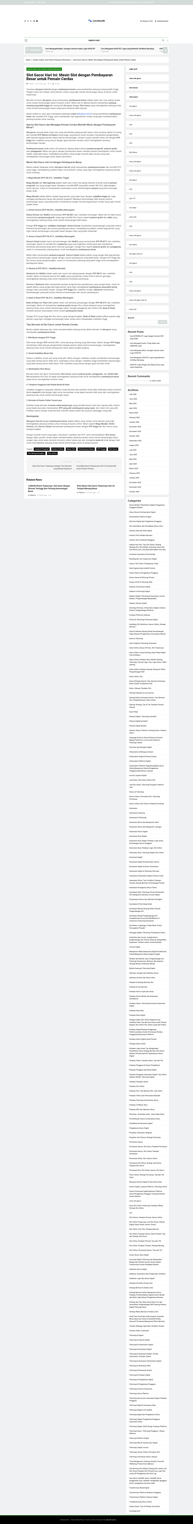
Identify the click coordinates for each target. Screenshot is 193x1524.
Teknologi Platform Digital (139, 1438)
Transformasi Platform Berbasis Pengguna (145, 1493)
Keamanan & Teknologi (137, 818)
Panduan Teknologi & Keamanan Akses (143, 1100)
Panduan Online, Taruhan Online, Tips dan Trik (146, 1061)
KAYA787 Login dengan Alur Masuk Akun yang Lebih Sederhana (140, 49)
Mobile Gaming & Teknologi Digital (142, 968)
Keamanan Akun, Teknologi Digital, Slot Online (146, 853)
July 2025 (132, 450)
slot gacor (133, 106)
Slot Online (52, 453)
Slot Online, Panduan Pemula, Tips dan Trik (145, 1241)
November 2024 (135, 487)
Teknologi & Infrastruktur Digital (141, 1345)
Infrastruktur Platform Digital (140, 761)
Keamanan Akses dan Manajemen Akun (144, 822)
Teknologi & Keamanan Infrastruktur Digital (145, 1361)
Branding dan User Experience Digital (143, 559)
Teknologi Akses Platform (139, 1393)
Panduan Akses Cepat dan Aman (141, 992)
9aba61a (31, 84)
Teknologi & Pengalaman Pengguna (142, 1384)
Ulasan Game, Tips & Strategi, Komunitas (144, 1506)
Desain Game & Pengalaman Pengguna (143, 573)
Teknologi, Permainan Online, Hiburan (143, 1457)
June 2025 (133, 455)
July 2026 (132, 394)
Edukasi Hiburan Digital (138, 603)
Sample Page (94, 40)
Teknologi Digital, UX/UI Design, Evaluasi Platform (148, 1426)
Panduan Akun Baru (136, 1011)
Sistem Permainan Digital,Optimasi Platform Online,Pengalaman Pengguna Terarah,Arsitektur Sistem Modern (147, 1193)
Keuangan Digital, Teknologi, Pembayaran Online (147, 933)
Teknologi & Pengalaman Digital (141, 1380)
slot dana (132, 208)
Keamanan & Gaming (137, 813)
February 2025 (134, 473)
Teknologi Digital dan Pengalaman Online (144, 1415)
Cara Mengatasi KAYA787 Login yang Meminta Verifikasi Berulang (129, 2)
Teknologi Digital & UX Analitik (140, 1410)
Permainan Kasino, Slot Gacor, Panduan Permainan (148, 1147)
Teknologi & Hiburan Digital (139, 1340)
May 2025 (132, 459)
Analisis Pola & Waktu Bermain (140, 535)
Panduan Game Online (137, 1044)
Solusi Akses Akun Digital (139, 1255)
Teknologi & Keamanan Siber (140, 1366)
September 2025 (135, 441)
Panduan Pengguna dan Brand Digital (142, 1070)
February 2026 (134, 418)
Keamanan (133, 808)
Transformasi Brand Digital (139, 1488)
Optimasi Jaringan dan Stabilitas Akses (144, 973)
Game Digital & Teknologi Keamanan (142, 643)
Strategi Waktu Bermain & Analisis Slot (143, 1312)
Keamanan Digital (135, 857)
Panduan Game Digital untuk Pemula (142, 1039)
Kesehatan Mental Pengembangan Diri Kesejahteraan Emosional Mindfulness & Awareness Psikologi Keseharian (144, 918)
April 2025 (133, 464)
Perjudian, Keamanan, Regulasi (140, 1133)
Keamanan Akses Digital (138, 832)
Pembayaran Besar (86, 449)
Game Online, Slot (136, 677)
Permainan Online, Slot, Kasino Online (143, 1158)
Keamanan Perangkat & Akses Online (143, 888)
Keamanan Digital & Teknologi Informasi (144, 871)
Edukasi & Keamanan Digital (139, 587)
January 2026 (134, 422)
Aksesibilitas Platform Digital (140, 517)
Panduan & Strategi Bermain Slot (141, 982)
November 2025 (135, 431)
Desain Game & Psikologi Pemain (141, 577)
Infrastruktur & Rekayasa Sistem (141, 752)
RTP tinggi (101, 449)
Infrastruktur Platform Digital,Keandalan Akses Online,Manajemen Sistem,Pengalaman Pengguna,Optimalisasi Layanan (146, 768)
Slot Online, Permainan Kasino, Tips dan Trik (145, 1250)
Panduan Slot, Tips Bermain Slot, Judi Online (145, 1091)
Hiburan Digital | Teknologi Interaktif (142, 717)
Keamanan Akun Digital (138, 836)
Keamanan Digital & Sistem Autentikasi (143, 867)
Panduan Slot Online (136, 1086)
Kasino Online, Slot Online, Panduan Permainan (44, 69)
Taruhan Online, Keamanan (139, 1331)
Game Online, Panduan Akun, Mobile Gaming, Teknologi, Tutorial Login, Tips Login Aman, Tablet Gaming (148, 662)
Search (131, 318)
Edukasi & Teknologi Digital (139, 591)
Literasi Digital (134, 947)
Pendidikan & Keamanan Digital (140, 1123)
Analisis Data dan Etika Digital (140, 531)
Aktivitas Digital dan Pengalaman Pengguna (145, 521)
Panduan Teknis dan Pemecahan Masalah (144, 1096)
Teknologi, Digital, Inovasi (138, 1447)
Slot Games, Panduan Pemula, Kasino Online (145, 1217)
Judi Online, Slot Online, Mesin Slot (142, 780)
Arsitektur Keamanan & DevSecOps (142, 554)
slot (130, 125)
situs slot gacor (135, 115)
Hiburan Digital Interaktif (138, 721)
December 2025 (135, 427)
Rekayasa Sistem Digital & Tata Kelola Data (145, 1182)
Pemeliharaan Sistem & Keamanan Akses (144, 1119)
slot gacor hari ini (84, 114)
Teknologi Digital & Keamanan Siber (142, 1405)
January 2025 (134, 478)
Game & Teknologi (136, 639)
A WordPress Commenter (139, 381)
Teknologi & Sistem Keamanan (140, 1389)
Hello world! (156, 381)
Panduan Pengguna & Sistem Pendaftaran (144, 1065)
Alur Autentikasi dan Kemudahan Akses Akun (146, 526)
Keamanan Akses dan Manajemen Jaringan (145, 827)
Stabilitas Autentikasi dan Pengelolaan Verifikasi (147, 1274)
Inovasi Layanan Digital (138, 775)
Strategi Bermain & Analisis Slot (141, 1288)
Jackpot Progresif (42, 449)
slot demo (133, 245)
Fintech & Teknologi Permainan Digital (143, 620)
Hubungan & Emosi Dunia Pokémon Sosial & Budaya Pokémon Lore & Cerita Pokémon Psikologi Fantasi (145, 740)
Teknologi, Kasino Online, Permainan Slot (144, 1452)
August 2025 (134, 445)
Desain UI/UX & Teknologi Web (140, 582)
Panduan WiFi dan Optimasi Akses (142, 1109)
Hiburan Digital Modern (138, 726)
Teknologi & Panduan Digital (139, 1375)
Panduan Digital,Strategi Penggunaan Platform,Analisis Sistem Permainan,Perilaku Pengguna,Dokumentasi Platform (146, 1032)
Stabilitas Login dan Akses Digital (141, 1278)
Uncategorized (134, 1511)
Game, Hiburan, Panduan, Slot (140, 688)
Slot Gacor (113, 449)
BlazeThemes (111, 1520)
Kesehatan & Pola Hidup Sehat (140, 904)
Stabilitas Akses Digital (138, 1269)
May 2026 (132, 404)
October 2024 (134, 492)
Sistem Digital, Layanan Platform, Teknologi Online (148, 1187)
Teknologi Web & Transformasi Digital (143, 1443)
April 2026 (133, 408)
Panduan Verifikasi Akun (138, 1105)
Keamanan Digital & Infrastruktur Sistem (144, 862)
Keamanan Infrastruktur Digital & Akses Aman (146, 876)
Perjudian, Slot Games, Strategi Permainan (145, 1137)
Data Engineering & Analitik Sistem (142, 568)
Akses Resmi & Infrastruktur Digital (142, 512)
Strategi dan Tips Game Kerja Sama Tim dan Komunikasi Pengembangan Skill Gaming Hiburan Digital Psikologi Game (147, 1304)
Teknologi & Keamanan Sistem (140, 1370)
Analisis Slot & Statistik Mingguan (142, 540)
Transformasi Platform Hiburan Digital (143, 1497)
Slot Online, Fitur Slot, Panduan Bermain (144, 1229)
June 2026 (133, 399)
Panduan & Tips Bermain (138, 987)
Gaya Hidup (133, 712)
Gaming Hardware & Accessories (141, 693)
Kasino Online (57, 449)
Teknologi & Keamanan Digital (140, 1349)
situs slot (132, 217)
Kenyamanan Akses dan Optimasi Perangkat (145, 899)
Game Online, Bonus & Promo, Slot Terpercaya (146, 648)
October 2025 (134, 436)
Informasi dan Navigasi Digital (140, 747)
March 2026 (133, 413)
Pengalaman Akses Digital (139, 1128)
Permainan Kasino (136, 1142)
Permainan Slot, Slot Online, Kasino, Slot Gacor (146, 1170)
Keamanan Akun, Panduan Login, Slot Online (145, 848)
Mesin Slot (71, 449)
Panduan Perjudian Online (138, 1082)
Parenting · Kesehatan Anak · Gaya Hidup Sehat (146, 1114)
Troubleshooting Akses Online (140, 1502)
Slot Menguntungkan (36, 453)
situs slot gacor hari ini (138, 300)
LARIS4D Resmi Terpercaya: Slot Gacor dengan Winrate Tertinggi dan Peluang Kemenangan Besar (49, 488)
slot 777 (132, 199)
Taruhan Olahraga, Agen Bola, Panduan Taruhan (146, 1326)
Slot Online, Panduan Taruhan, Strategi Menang (146, 1246)
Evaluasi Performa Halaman (139, 615)
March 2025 (133, 468)
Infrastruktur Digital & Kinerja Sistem (142, 757)
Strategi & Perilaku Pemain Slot (141, 1283)
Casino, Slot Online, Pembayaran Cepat (143, 564)
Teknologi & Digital (136, 1335)
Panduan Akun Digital (137, 1015)
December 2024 (135, 482)
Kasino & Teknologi (136, 792)
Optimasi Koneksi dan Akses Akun (142, 978)
